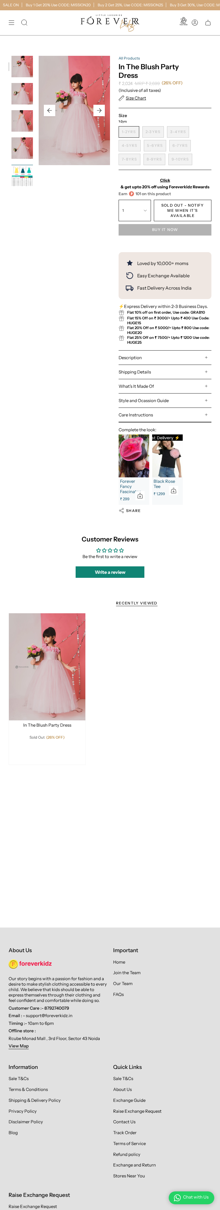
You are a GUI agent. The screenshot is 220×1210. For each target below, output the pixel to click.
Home (119, 962)
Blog (13, 1132)
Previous (49, 110)
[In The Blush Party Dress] (47, 666)
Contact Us (124, 1121)
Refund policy (126, 1154)
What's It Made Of (136, 386)
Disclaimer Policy (26, 1121)
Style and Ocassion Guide (144, 400)
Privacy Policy (23, 1111)
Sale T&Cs (19, 1078)
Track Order (125, 1132)
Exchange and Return (134, 1165)
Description (130, 357)
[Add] (140, 495)
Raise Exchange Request (137, 1111)
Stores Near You (129, 1176)
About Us (122, 1089)
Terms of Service (129, 1143)
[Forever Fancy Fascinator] (134, 455)
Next (99, 110)
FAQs (118, 994)
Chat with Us (196, 1197)
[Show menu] (11, 23)
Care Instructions (136, 415)
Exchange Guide (129, 1100)
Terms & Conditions (28, 1089)
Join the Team (127, 972)
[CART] (208, 23)
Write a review (110, 572)
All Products (129, 58)
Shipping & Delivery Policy (35, 1100)
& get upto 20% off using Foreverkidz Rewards (165, 183)
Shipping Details (135, 372)
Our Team (123, 983)
